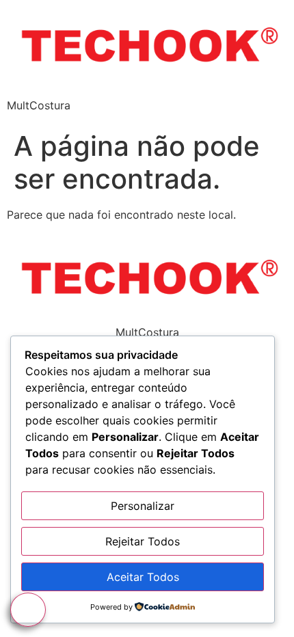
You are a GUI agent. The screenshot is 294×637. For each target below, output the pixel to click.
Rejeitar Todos (142, 541)
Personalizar (142, 506)
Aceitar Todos (143, 577)
